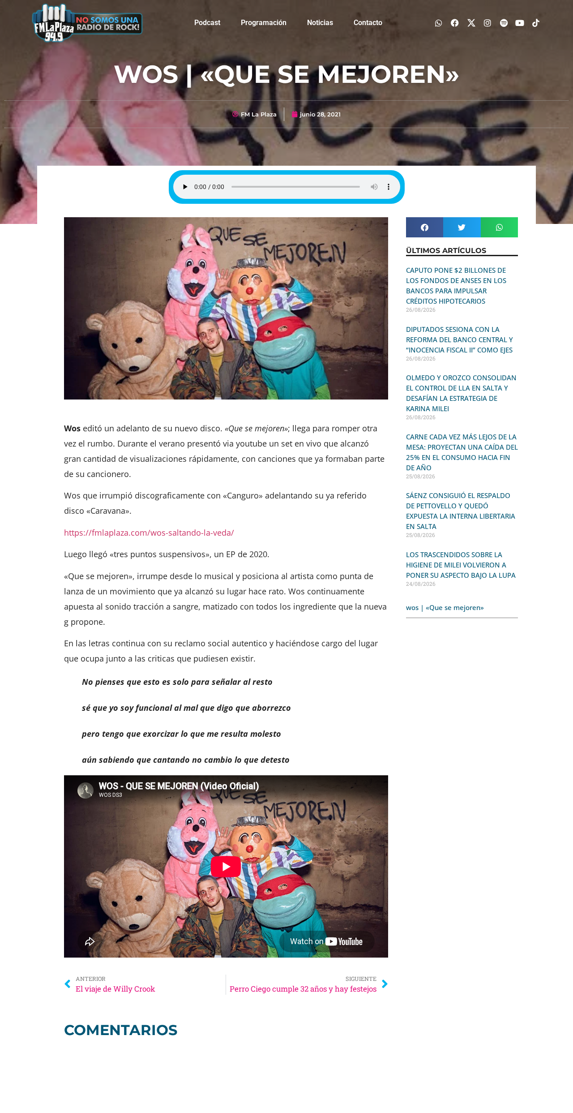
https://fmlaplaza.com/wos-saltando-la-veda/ (149, 532)
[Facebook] (455, 22)
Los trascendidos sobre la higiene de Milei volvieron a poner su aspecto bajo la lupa (461, 565)
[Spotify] (503, 22)
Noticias (320, 22)
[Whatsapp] (439, 22)
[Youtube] (520, 22)
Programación (263, 22)
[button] (424, 227)
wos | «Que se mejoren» (445, 607)
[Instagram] (487, 22)
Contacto (368, 22)
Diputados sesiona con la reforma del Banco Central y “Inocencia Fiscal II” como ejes (459, 339)
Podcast (207, 22)
